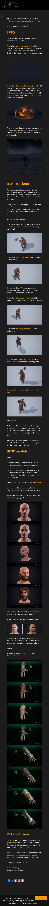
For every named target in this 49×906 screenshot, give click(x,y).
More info (36, 903)
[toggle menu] (41, 5)
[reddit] (19, 880)
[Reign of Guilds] (10, 5)
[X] (12, 880)
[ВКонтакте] (9, 880)
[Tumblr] (15, 880)
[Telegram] (22, 880)
